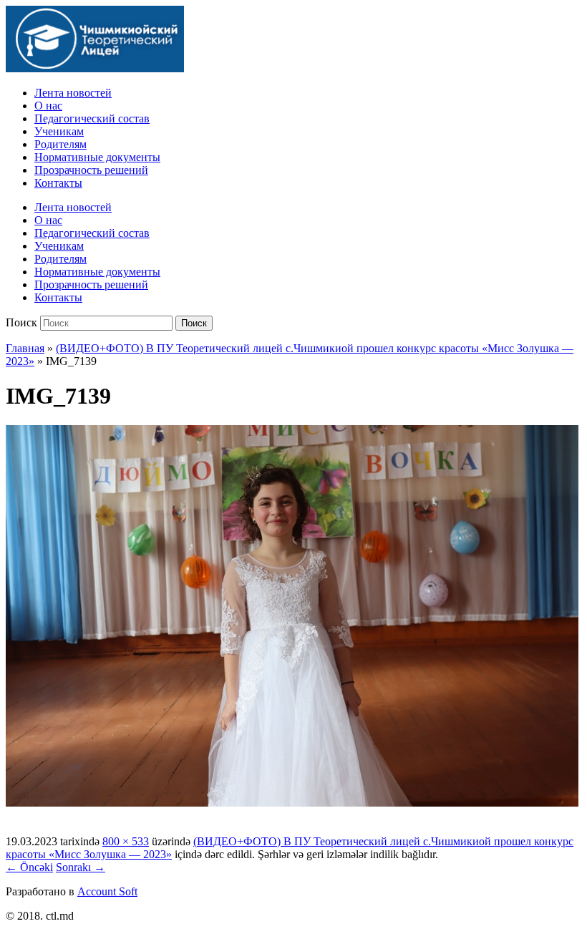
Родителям (60, 144)
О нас (48, 105)
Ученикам (59, 131)
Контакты (58, 183)
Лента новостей (73, 93)
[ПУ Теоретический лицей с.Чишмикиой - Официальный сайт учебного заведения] (95, 68)
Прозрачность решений (91, 170)
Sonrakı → (80, 867)
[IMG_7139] (292, 803)
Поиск (21, 322)
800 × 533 (125, 841)
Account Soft (107, 891)
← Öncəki (29, 867)
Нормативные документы (97, 157)
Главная (25, 348)
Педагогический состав (92, 118)
